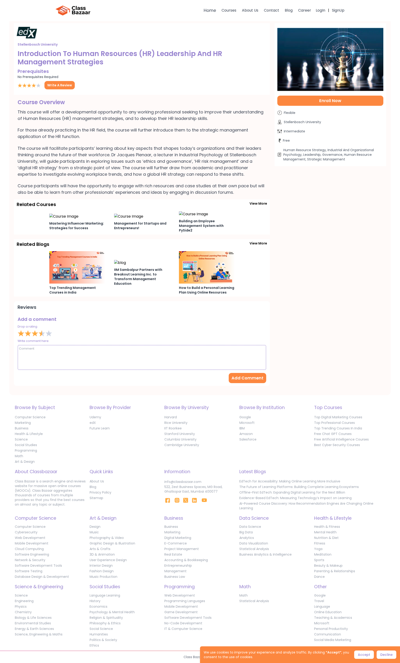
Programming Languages (184, 601)
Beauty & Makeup (328, 565)
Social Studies (26, 445)
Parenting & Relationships (334, 571)
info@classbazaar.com (182, 481)
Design (95, 526)
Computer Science (30, 417)
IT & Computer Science (183, 628)
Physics (21, 606)
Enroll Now (330, 100)
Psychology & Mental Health (112, 612)
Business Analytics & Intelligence (265, 554)
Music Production (103, 576)
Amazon (246, 434)
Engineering (24, 601)
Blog (289, 10)
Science (21, 439)
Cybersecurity (26, 532)
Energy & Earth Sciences (34, 628)
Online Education (328, 612)
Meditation (322, 554)
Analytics (246, 537)
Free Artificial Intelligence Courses (341, 439)
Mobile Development (31, 543)
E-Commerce (175, 543)
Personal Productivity (331, 628)
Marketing (23, 422)
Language (322, 606)
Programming (26, 450)
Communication (327, 634)
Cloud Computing (29, 549)
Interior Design (101, 565)
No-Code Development (183, 623)
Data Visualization (253, 543)
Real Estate (173, 554)
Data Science (250, 526)
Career (304, 10)
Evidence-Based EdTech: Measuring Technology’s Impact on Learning (295, 498)
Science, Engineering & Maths (38, 634)
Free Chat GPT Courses (333, 434)
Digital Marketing (177, 537)
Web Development (30, 537)
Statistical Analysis (254, 549)
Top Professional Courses (334, 422)
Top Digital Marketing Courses (338, 417)
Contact (271, 10)
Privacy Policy (100, 492)
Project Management (181, 549)
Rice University (176, 422)
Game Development (181, 612)
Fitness (319, 543)
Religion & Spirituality (106, 617)
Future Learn (100, 428)
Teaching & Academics (333, 617)
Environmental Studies (33, 623)
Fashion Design (102, 571)
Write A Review (59, 85)
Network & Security (30, 560)
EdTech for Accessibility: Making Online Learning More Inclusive (289, 481)
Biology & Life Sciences (33, 617)
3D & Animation (102, 554)
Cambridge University (181, 445)
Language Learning (105, 595)
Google (245, 417)
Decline (386, 654)
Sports (319, 560)
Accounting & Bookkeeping (186, 560)
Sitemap (96, 498)
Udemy (95, 417)
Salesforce (247, 439)
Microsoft (247, 422)
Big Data (246, 532)
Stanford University (179, 434)
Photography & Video (107, 537)
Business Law (174, 576)
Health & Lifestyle (29, 434)
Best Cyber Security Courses (337, 445)
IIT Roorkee (173, 428)
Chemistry (23, 612)
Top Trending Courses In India (338, 428)
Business (21, 428)
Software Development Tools (38, 565)
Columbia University (180, 439)
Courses (229, 10)
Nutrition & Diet (326, 537)
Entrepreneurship (178, 565)
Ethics (94, 645)
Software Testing (28, 571)
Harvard (170, 417)
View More (258, 203)
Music (94, 532)
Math (19, 456)
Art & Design (25, 461)
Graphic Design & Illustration (112, 543)
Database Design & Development (42, 576)
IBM (242, 428)
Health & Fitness (327, 526)
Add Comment (247, 378)
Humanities (99, 634)
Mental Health (325, 532)
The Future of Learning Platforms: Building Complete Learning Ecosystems (299, 487)
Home (210, 10)
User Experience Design (108, 560)
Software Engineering (32, 554)
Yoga (318, 549)
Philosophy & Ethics (105, 623)
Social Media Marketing (332, 640)
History (95, 601)
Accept (364, 654)
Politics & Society (103, 640)
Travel (319, 601)
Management (175, 571)
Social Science (101, 628)
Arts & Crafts (100, 549)
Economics (98, 606)
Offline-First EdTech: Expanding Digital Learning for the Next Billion (292, 492)
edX (93, 422)
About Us (250, 10)
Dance (319, 576)
